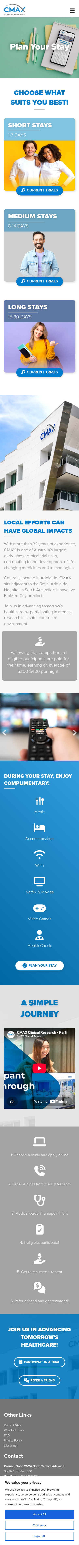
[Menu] (72, 10)
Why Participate (14, 1430)
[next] (75, 732)
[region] (39, 1510)
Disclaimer (11, 1445)
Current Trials (12, 1425)
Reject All (39, 1536)
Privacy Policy (13, 1440)
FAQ (7, 1435)
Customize (39, 1525)
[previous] (4, 732)
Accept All (39, 1514)
